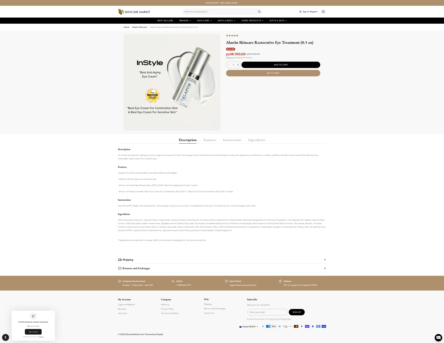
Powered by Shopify (154, 334)
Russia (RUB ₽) (249, 326)
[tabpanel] (222, 194)
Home (126, 27)
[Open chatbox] (438, 337)
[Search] (259, 11)
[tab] (188, 140)
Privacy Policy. (286, 319)
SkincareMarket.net (134, 334)
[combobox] (222, 11)
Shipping (229, 57)
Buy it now (273, 73)
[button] (5, 337)
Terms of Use (274, 319)
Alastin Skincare (139, 27)
